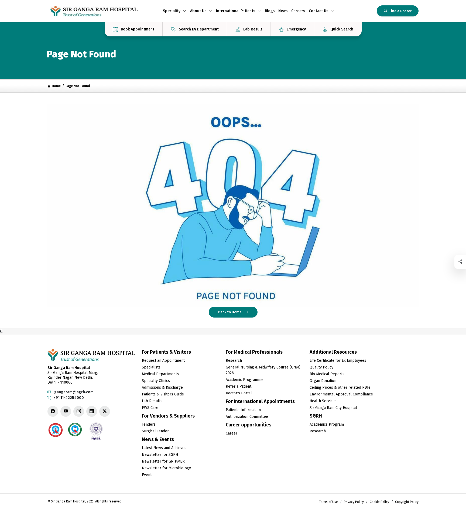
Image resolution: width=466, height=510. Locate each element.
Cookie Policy (379, 502)
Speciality (171, 11)
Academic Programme (244, 379)
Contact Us (318, 11)
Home (56, 86)
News (282, 11)
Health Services (323, 401)
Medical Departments (160, 374)
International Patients (235, 11)
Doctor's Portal (239, 393)
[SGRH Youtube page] (65, 411)
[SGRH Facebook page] (52, 411)
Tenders (149, 424)
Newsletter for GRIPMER (163, 461)
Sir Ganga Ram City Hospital (333, 407)
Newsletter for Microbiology (166, 468)
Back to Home (230, 312)
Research (234, 360)
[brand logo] (93, 11)
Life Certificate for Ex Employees (338, 360)
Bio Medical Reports (327, 374)
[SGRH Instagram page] (78, 411)
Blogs (270, 11)
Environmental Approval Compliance (341, 394)
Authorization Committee (247, 416)
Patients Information (243, 410)
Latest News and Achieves (164, 448)
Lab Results (152, 401)
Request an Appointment (163, 360)
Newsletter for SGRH (160, 454)
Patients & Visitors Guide (163, 394)
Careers (298, 11)
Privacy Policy (354, 502)
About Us (198, 11)
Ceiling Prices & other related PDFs (340, 387)
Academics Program (327, 424)
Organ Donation (323, 380)
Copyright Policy (407, 502)
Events (147, 475)
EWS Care (150, 407)
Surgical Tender (155, 431)
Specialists (151, 367)
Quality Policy (321, 367)
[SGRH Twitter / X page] (104, 411)
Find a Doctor (400, 11)
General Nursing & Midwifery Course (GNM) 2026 (263, 370)
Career (231, 433)
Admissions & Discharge (162, 387)
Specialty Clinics (156, 380)
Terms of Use (328, 502)
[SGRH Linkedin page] (91, 411)
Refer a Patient (238, 386)
